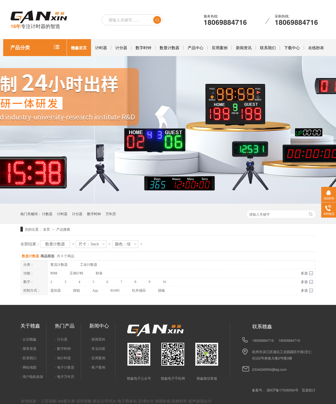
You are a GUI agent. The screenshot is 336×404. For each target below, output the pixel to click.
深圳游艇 (84, 401)
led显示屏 (67, 401)
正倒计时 (76, 273)
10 (164, 282)
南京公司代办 (105, 401)
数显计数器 (169, 47)
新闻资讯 (244, 47)
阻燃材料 (179, 401)
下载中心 (292, 47)
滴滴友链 (163, 401)
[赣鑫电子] (155, 334)
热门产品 (65, 325)
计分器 (121, 47)
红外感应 (139, 290)
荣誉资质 (29, 348)
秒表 (99, 273)
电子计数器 (65, 367)
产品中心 (195, 47)
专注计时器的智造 (35, 26)
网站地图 (29, 367)
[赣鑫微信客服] (206, 354)
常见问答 (98, 348)
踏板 (161, 290)
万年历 (111, 213)
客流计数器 (59, 265)
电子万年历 (65, 376)
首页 (47, 229)
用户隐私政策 (33, 376)
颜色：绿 (123, 244)
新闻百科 (98, 339)
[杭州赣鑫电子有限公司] (39, 17)
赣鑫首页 (79, 47)
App (95, 290)
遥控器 (55, 290)
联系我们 (268, 47)
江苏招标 (49, 401)
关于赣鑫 (30, 325)
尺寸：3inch (88, 244)
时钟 (53, 273)
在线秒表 (316, 47)
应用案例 (220, 47)
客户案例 (98, 367)
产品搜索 (63, 229)
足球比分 (146, 401)
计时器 (101, 47)
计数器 (47, 213)
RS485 (115, 290)
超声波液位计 (200, 401)
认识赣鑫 (29, 339)
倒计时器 (64, 357)
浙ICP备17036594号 (282, 390)
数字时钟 (143, 47)
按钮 (76, 290)
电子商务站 (127, 401)
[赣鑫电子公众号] (139, 354)
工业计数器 (88, 265)
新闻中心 (99, 325)
